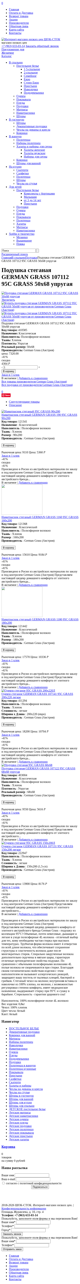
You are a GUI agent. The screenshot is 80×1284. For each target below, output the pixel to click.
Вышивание (24, 240)
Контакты (15, 33)
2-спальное (31, 72)
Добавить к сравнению (33, 378)
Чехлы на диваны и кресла (33, 129)
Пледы (20, 102)
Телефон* (7, 1226)
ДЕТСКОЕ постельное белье (27, 1109)
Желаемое (7, 52)
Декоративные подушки (31, 126)
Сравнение (10, 1198)
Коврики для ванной (22, 1035)
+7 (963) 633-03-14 (13, 46)
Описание (15, 405)
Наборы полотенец (28, 143)
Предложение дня (12, 49)
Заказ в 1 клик (10, 374)
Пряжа (20, 244)
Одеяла (20, 96)
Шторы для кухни (20, 1102)
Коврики (22, 133)
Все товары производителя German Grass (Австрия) (34, 381)
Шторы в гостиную (21, 1095)
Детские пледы (18, 1122)
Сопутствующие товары (24, 401)
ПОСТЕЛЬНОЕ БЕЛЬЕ (24, 1028)
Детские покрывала (21, 1132)
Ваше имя (7, 1175)
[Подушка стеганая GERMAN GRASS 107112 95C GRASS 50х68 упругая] (40, 296)
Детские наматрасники (23, 1115)
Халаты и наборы (20, 1085)
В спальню (18, 257)
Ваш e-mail (8, 1179)
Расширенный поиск (14, 254)
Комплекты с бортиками (39, 193)
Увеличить (8, 299)
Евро (27, 79)
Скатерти (22, 170)
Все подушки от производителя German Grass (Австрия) (37, 384)
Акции (13, 19)
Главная (14, 9)
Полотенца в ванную (22, 1065)
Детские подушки (20, 1126)
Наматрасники (25, 112)
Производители (19, 22)
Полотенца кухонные (22, 1068)
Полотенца (23, 139)
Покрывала (23, 99)
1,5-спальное (32, 69)
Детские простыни (21, 1136)
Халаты (21, 223)
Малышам (30, 196)
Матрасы (22, 109)
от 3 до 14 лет (32, 200)
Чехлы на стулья (26, 183)
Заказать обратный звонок (42, 46)
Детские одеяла (18, 1119)
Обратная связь (18, 26)
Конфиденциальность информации (23, 1208)
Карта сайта (16, 29)
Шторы (21, 116)
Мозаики (22, 237)
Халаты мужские (34, 153)
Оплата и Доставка (21, 12)
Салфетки (22, 173)
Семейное (30, 75)
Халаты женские (34, 149)
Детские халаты (19, 1139)
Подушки (22, 106)
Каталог (6, 56)
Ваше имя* (8, 1222)
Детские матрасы (20, 1112)
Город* (5, 1230)
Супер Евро (31, 82)
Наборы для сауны (35, 156)
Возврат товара (18, 16)
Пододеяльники (34, 92)
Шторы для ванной (28, 163)
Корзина (8, 1147)
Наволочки (31, 89)
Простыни (30, 86)
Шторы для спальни (21, 1105)
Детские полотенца (21, 1129)
